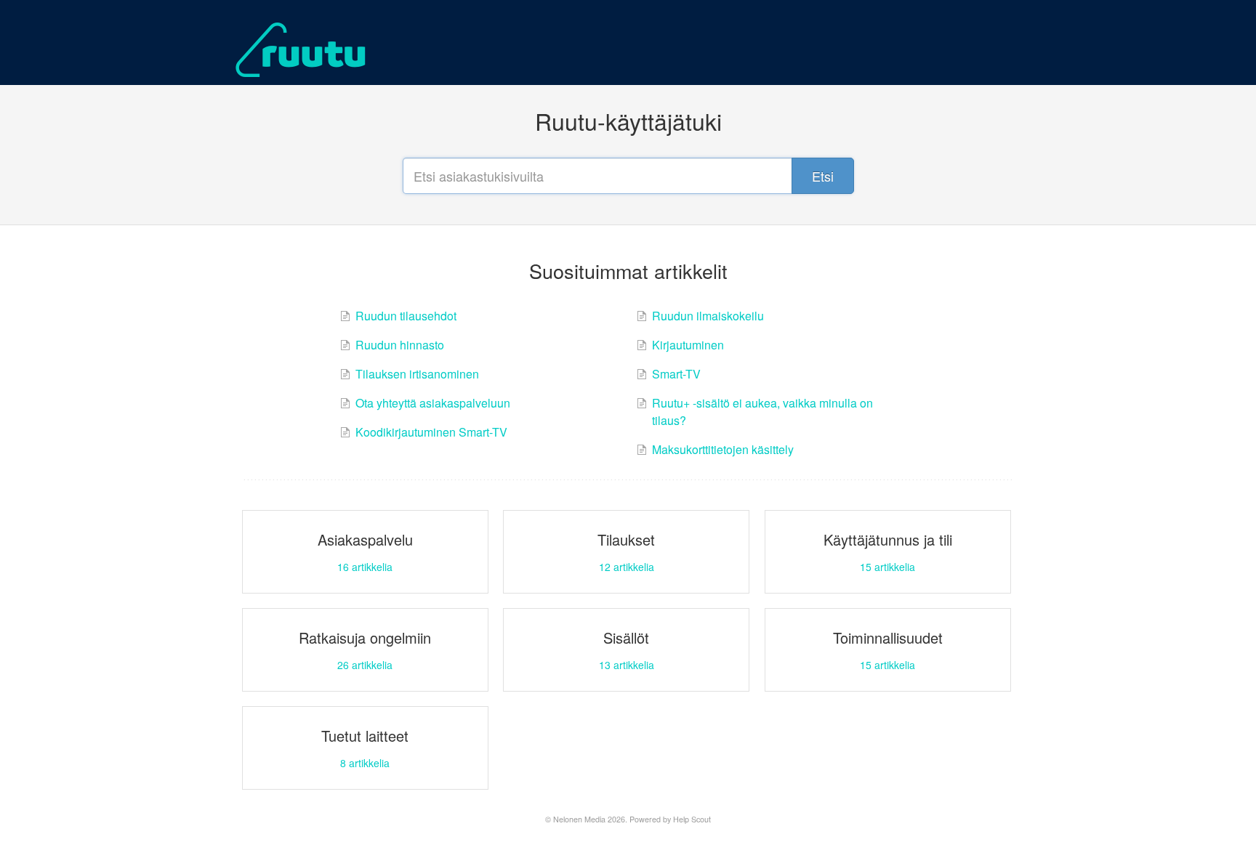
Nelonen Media (579, 819)
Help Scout (692, 819)
